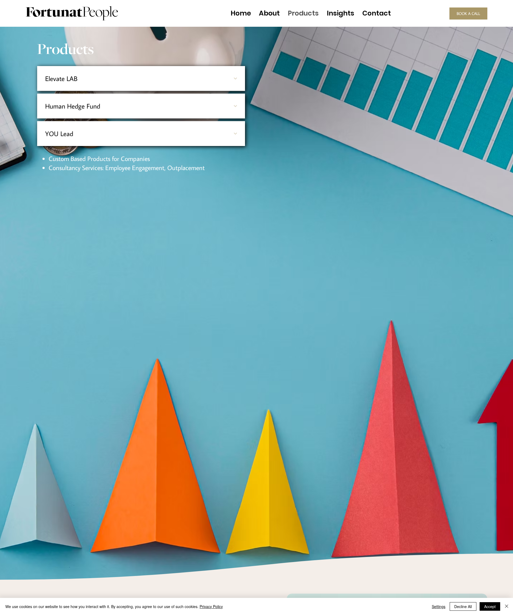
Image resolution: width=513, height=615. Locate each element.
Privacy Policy (211, 606)
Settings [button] (438, 606)
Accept (490, 606)
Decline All (463, 606)
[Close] (506, 606)
